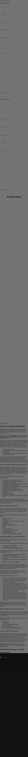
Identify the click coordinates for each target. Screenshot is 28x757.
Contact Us (4, 652)
